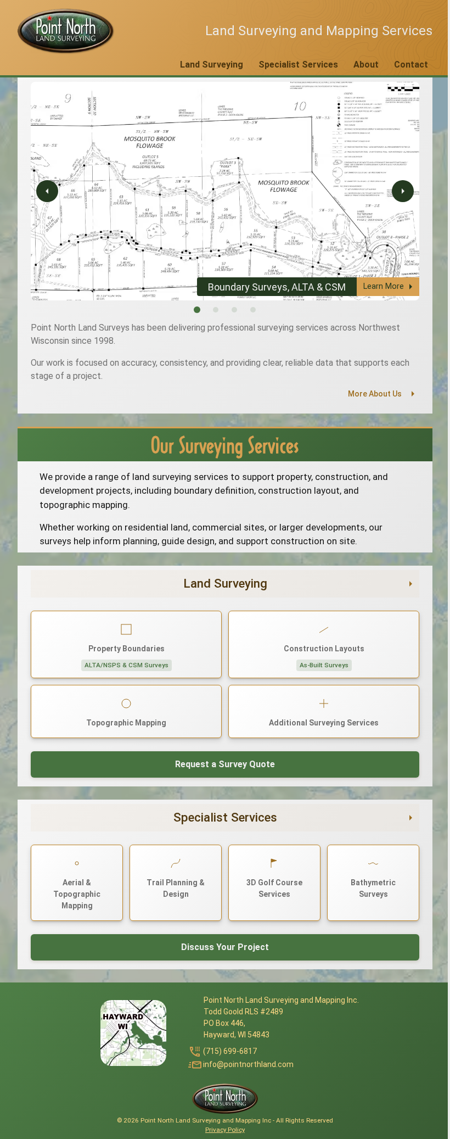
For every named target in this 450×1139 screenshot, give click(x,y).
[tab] (197, 309)
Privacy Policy (225, 1130)
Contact (411, 64)
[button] (65, 31)
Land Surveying (211, 64)
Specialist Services (298, 64)
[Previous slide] (47, 191)
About (366, 64)
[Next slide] (403, 191)
